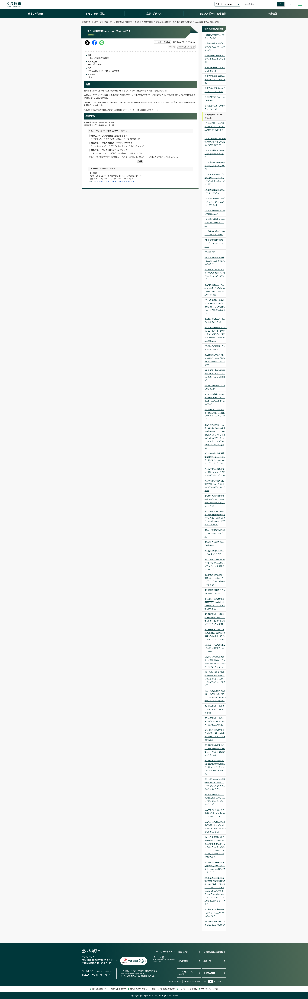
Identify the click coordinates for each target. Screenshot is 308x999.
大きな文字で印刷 (184, 47)
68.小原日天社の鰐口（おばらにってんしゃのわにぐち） (215, 925)
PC (211, 981)
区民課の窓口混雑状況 (213, 952)
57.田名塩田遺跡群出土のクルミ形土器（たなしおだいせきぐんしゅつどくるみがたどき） (215, 735)
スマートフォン (220, 981)
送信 (140, 161)
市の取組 (138, 22)
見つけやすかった (100, 153)
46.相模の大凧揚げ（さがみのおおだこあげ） (215, 591)
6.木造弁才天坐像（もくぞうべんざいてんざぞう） (215, 89)
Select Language (224, 4)
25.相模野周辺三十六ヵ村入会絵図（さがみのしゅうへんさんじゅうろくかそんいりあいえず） (215, 290)
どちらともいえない (114, 139)
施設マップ (183, 952)
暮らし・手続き (35, 13)
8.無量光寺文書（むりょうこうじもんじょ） (215, 107)
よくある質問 (209, 973)
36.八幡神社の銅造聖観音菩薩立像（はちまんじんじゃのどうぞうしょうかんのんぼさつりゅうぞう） (215, 458)
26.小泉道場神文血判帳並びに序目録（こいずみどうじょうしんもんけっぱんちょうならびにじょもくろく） (215, 306)
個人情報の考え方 (99, 989)
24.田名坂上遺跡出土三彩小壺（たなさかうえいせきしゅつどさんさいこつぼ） (215, 274)
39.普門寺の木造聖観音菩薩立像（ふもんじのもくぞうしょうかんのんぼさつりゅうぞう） (215, 501)
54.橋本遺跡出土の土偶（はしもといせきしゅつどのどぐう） (215, 709)
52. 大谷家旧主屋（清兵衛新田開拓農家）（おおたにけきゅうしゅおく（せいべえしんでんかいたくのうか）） (215, 678)
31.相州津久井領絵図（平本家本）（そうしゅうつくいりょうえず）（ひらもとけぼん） (215, 375)
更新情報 (193, 989)
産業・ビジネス (154, 13)
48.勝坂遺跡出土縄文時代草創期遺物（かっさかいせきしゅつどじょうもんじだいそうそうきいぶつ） (215, 619)
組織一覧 (207, 961)
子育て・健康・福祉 (94, 13)
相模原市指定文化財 (184, 22)
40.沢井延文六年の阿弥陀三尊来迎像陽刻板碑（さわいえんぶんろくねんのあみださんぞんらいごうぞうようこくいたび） (215, 518)
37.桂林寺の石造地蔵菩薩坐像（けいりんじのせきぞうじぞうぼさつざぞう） (215, 472)
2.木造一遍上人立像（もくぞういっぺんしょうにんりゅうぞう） (215, 47)
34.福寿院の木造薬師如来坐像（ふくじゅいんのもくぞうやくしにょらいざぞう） (215, 414)
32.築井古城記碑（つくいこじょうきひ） (215, 387)
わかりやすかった (100, 146)
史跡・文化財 (148, 22)
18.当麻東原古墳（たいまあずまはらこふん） (215, 212)
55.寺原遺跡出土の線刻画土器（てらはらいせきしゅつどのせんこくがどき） (215, 721)
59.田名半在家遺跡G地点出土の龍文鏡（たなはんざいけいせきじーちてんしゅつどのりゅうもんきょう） (215, 767)
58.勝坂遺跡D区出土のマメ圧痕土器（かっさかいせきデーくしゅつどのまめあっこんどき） (215, 750)
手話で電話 (133, 961)
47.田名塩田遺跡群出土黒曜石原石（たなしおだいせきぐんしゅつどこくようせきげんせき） (215, 604)
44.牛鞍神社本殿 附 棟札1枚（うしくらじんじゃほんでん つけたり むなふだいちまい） (215, 564)
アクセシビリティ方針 (209, 989)
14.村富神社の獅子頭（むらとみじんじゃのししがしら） (215, 166)
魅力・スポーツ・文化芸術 (213, 13)
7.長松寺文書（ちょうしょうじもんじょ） (215, 98)
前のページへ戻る (175, 981)
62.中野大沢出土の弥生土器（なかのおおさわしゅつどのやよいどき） (215, 813)
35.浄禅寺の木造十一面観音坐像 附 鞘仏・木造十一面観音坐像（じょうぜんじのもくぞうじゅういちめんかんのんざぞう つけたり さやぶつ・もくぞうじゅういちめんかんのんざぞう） (215, 436)
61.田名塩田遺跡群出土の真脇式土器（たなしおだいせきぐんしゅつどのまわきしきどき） (215, 799)
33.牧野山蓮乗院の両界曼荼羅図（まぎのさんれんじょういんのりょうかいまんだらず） (215, 399)
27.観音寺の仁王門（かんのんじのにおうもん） (215, 320)
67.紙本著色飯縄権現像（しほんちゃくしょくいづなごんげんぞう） (214, 913)
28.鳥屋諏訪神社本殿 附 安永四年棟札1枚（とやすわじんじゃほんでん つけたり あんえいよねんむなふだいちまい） (215, 334)
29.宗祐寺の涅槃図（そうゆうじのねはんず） (215, 347)
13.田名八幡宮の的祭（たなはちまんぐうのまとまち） (215, 154)
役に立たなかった (133, 139)
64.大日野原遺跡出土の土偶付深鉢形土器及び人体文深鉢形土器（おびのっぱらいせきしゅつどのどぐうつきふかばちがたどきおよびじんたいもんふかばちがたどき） (215, 847)
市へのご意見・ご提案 (138, 989)
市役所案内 (183, 961)
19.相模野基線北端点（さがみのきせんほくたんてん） (215, 222)
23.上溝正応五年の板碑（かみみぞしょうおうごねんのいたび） (215, 261)
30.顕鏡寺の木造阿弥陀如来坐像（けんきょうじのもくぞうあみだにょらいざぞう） (215, 360)
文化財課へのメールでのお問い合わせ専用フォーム (113, 181)
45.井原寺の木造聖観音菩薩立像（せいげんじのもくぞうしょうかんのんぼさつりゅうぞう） (215, 580)
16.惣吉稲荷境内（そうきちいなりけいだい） (215, 191)
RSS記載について (167, 989)
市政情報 (272, 13)
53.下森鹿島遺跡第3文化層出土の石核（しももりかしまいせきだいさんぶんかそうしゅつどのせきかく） (215, 696)
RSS (153, 989)
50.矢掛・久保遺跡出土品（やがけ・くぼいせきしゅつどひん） (215, 648)
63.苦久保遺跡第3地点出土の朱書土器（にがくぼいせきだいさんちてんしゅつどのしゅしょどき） (215, 827)
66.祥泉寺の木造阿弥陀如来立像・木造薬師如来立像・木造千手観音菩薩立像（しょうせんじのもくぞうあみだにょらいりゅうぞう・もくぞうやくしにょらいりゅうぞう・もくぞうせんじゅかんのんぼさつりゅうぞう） (215, 891)
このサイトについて (118, 989)
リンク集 (182, 989)
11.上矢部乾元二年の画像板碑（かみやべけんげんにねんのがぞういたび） (215, 142)
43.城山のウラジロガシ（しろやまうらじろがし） (214, 552)
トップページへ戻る (193, 981)
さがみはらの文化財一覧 (165, 22)
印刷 (170, 47)
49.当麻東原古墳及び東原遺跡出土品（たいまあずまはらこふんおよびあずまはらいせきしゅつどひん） (215, 634)
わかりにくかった (138, 146)
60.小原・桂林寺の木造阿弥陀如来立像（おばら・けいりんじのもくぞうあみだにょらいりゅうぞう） (215, 784)
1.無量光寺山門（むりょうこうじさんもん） (215, 36)
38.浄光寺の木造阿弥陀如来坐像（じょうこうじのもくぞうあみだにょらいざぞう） (215, 486)
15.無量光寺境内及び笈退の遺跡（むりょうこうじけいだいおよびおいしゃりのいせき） (215, 179)
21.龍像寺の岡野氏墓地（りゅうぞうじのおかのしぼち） (214, 243)
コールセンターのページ (185, 973)
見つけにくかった (138, 153)
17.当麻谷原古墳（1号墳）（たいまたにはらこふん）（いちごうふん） (215, 202)
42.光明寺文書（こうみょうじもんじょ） (215, 543)
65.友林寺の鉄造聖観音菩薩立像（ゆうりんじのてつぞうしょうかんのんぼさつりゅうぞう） (215, 867)
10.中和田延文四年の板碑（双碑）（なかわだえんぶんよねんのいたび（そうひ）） (215, 128)
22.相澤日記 (210, 252)
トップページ (97, 22)
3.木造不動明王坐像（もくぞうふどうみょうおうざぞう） (215, 59)
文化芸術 (128, 22)
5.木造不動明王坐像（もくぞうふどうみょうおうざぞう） (215, 79)
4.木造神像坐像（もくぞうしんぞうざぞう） (215, 69)
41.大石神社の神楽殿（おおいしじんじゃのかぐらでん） (215, 533)
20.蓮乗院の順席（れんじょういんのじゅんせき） (215, 233)
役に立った (97, 139)
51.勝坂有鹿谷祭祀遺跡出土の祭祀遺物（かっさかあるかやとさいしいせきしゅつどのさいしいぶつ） (215, 662)
